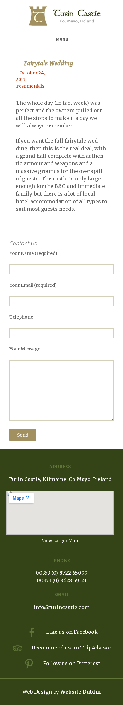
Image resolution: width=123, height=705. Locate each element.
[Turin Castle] (64, 16)
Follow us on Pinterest (71, 663)
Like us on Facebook (72, 632)
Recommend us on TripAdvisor (72, 647)
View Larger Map (60, 540)
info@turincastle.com (62, 607)
